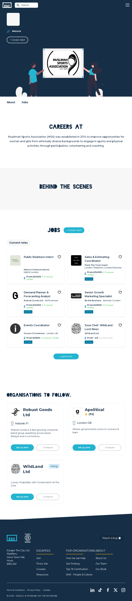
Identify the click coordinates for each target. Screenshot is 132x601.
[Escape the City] (7, 5)
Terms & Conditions (16, 590)
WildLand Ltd (92, 333)
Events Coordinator (37, 325)
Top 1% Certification (77, 569)
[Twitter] (116, 590)
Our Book (101, 569)
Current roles (18, 242)
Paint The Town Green (96, 265)
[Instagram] (123, 590)
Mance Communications (36, 269)
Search (25, 5)
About (11, 102)
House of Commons (34, 333)
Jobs (25, 102)
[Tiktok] (100, 590)
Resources (42, 574)
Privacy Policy (33, 590)
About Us (101, 558)
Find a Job (42, 563)
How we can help (75, 558)
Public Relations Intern (39, 257)
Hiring (54, 466)
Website (16, 31)
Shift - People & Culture (79, 574)
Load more (66, 356)
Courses (40, 569)
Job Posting (73, 563)
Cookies (46, 590)
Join (38, 558)
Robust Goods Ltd (33, 300)
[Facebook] (108, 590)
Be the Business (93, 300)
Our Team (101, 563)
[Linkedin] (92, 590)
